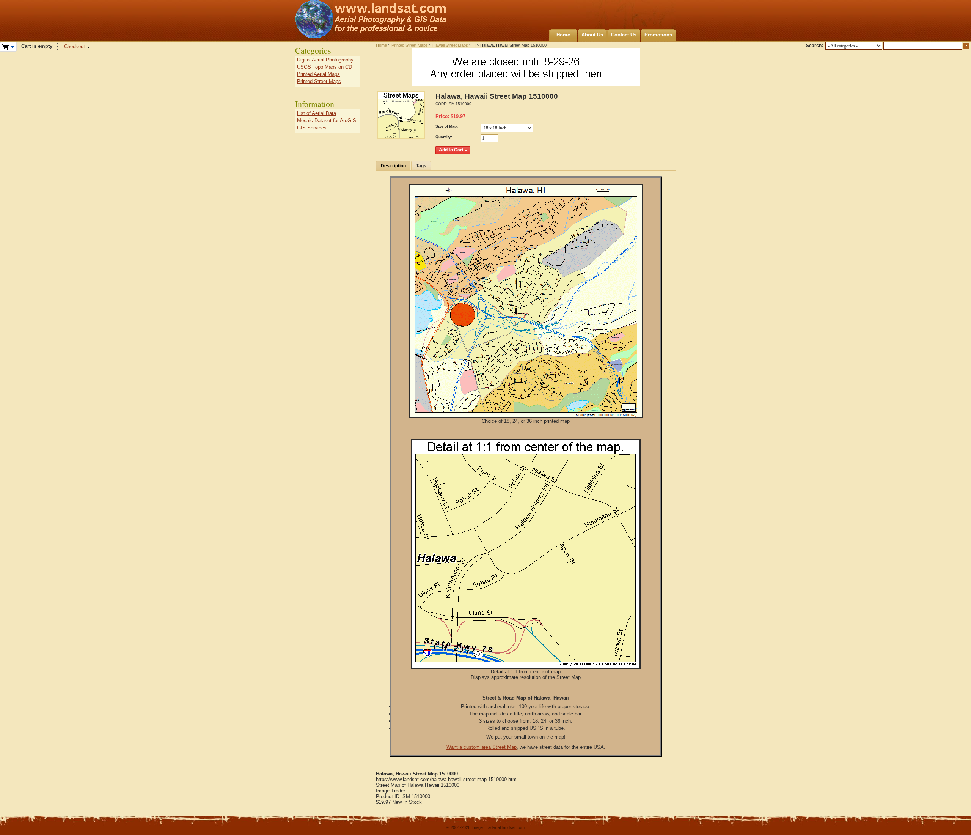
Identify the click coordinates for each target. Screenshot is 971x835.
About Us (592, 35)
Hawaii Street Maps (450, 45)
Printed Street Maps (409, 45)
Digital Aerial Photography (325, 60)
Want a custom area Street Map (481, 747)
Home (563, 35)
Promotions (658, 35)
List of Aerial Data (316, 113)
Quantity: (443, 137)
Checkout (74, 46)
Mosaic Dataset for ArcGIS (326, 120)
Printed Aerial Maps (318, 74)
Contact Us (623, 35)
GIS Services (312, 128)
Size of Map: (446, 126)
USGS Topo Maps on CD (324, 67)
